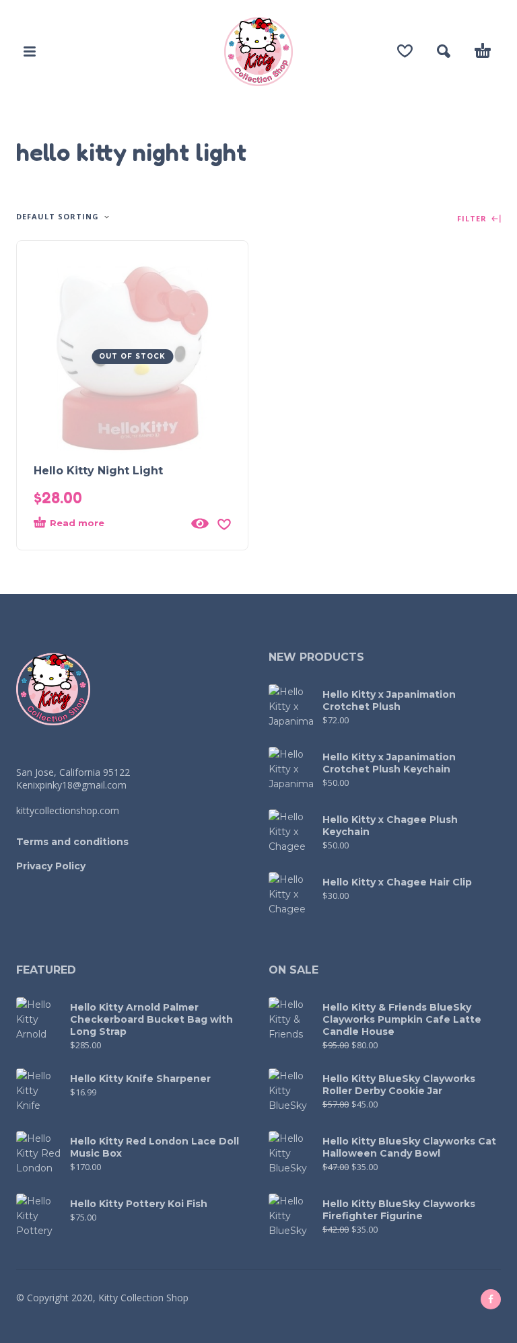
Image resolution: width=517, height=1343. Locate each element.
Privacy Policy (50, 866)
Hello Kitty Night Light (98, 470)
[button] (29, 51)
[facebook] (491, 1299)
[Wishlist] (405, 51)
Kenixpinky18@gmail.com (71, 784)
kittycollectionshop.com (67, 810)
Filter (473, 219)
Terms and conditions (72, 842)
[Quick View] (200, 523)
